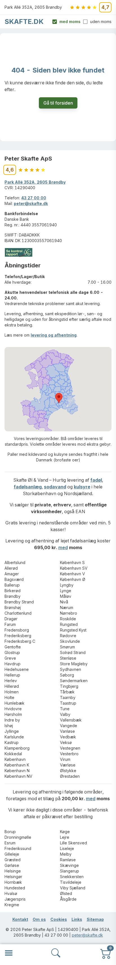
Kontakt (20, 919)
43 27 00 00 (33, 197)
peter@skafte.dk (31, 203)
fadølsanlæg (28, 487)
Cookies (58, 919)
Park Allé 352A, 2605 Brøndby (35, 182)
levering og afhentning (54, 335)
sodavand (55, 487)
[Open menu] (9, 953)
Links (77, 919)
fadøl (96, 480)
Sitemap (95, 919)
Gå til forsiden (58, 103)
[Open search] (56, 953)
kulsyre (82, 487)
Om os (39, 919)
